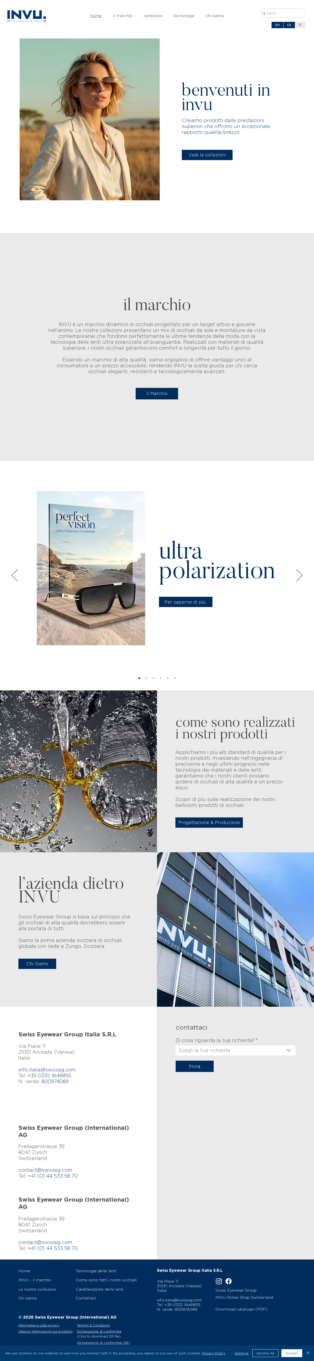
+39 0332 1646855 (182, 1304)
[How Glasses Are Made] (175, 678)
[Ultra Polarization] (139, 678)
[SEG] (160, 678)
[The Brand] (146, 678)
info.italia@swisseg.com (47, 1070)
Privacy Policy (213, 1353)
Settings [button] (242, 1353)
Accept (292, 1353)
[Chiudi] (308, 1353)
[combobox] (235, 1050)
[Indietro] (15, 575)
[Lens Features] (168, 678)
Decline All (265, 1353)
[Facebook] (228, 1281)
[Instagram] (219, 1281)
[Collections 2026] (153, 678)
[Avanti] (299, 575)
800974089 (55, 1081)
